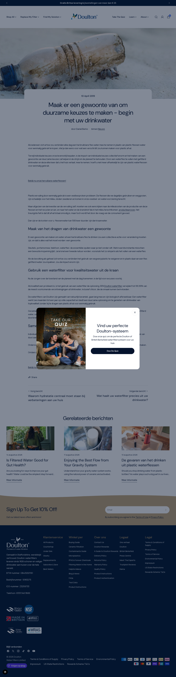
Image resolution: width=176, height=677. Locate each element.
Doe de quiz (112, 351)
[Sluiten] (135, 312)
